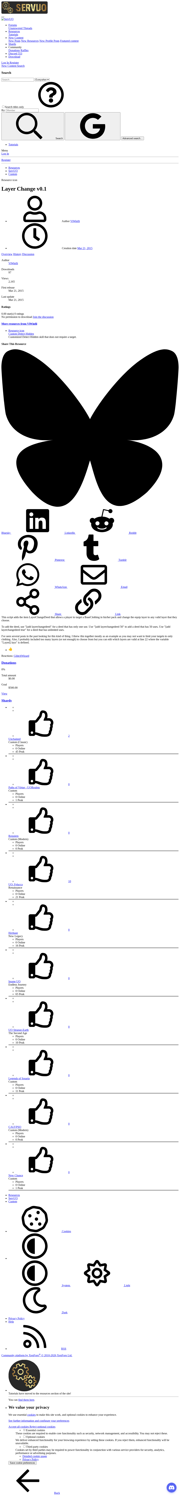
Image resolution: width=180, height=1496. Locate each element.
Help (11, 1321)
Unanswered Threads (20, 28)
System (66, 1285)
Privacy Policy (16, 1318)
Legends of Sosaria (19, 1078)
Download (14, 56)
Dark (64, 1312)
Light (126, 1285)
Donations (14, 50)
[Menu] (2, 16)
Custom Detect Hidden (21, 333)
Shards (12, 44)
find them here (26, 1399)
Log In (5, 153)
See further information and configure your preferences (38, 1420)
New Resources (30, 40)
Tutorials (13, 34)
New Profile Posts (49, 40)
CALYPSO (14, 1126)
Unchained (14, 738)
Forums (12, 25)
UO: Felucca (15, 884)
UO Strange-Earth (18, 1029)
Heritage (13, 932)
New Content (15, 37)
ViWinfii (75, 221)
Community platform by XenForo (36, 1355)
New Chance (15, 1175)
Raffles (24, 50)
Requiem (13, 835)
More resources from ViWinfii (19, 323)
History (17, 254)
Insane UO (14, 981)
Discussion (28, 254)
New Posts (14, 40)
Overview (6, 254)
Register (6, 159)
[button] (15, 47)
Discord (15, 53)
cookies (31, 1414)
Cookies (66, 1231)
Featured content (69, 40)
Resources (14, 31)
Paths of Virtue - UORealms (24, 787)
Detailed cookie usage (34, 1456)
